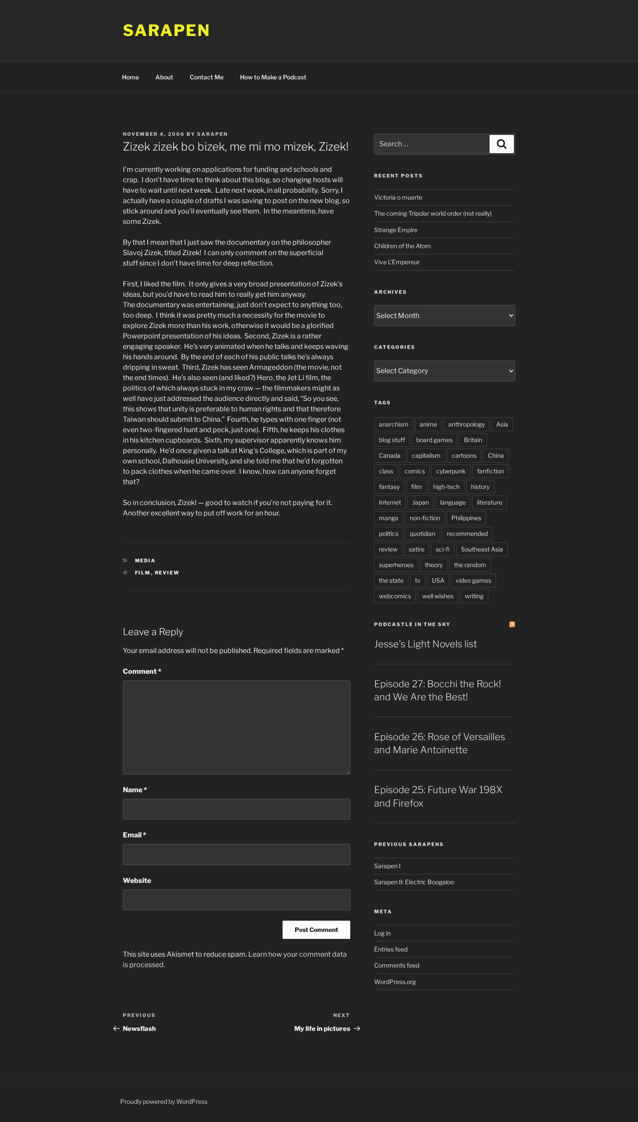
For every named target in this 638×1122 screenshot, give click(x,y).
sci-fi (443, 549)
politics (388, 533)
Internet (390, 502)
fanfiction (490, 471)
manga (388, 518)
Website (137, 880)
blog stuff (392, 439)
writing (474, 596)
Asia (502, 424)
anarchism (393, 424)
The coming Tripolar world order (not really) (433, 213)
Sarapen (166, 30)
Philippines (466, 518)
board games (434, 439)
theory (434, 564)
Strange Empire (396, 229)
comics (415, 471)
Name (135, 790)
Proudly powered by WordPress (163, 1101)
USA (438, 580)
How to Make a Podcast (273, 77)
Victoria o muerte (398, 197)
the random (470, 564)
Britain (473, 439)
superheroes (396, 564)
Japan (420, 502)
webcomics (395, 596)
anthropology (466, 424)
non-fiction (425, 518)
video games (473, 580)
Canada (390, 455)
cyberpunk (451, 471)
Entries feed (391, 949)
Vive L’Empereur (397, 262)
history (480, 486)
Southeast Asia (482, 549)
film (143, 573)
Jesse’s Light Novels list (425, 644)
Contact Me (207, 77)
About (164, 77)
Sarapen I (387, 865)
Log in (382, 933)
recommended (467, 533)
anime (428, 424)
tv (418, 580)
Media (145, 561)
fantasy (389, 486)
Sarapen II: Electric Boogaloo (414, 882)
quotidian (422, 533)
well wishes (438, 596)
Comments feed (396, 965)
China (496, 455)
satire (416, 549)
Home (130, 77)
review (167, 573)
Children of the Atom (402, 245)
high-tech (446, 486)
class (386, 471)
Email (134, 835)
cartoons (464, 455)
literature (489, 502)
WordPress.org (395, 981)
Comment (142, 671)
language (453, 502)
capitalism (426, 455)
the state (391, 580)
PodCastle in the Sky (412, 624)
